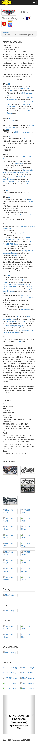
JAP (23, 139)
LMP (12, 121)
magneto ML (21, 102)
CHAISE (23, 156)
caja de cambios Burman (25, 215)
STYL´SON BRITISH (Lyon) (17, 243)
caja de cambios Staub (25, 298)
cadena (25, 183)
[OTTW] (6, 2)
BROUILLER (24, 88)
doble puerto (19, 163)
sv (9, 136)
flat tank (30, 201)
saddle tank (16, 332)
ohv (7, 130)
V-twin (17, 316)
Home (7, 32)
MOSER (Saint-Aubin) (21, 132)
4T (19, 125)
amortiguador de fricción (11, 181)
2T (9, 84)
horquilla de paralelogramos (15, 326)
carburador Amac (18, 284)
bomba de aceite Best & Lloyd (18, 172)
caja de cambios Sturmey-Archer (16, 238)
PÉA (11, 91)
